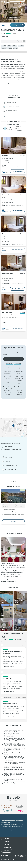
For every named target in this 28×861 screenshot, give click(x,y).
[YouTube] (21, 856)
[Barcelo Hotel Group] (4, 856)
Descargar (6, 850)
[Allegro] (20, 810)
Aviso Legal (4, 859)
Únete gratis (17, 363)
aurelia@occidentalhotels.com (12, 449)
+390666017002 (8, 447)
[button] (2, 2)
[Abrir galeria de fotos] (24, 139)
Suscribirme (7, 829)
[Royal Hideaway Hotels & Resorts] (7, 806)
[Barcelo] (19, 806)
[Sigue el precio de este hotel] (23, 41)
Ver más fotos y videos (14, 17)
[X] (18, 856)
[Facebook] (13, 856)
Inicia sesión (9, 363)
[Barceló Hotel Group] (7, 2)
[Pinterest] (24, 856)
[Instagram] (16, 856)
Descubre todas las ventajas (13, 359)
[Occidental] (7, 810)
